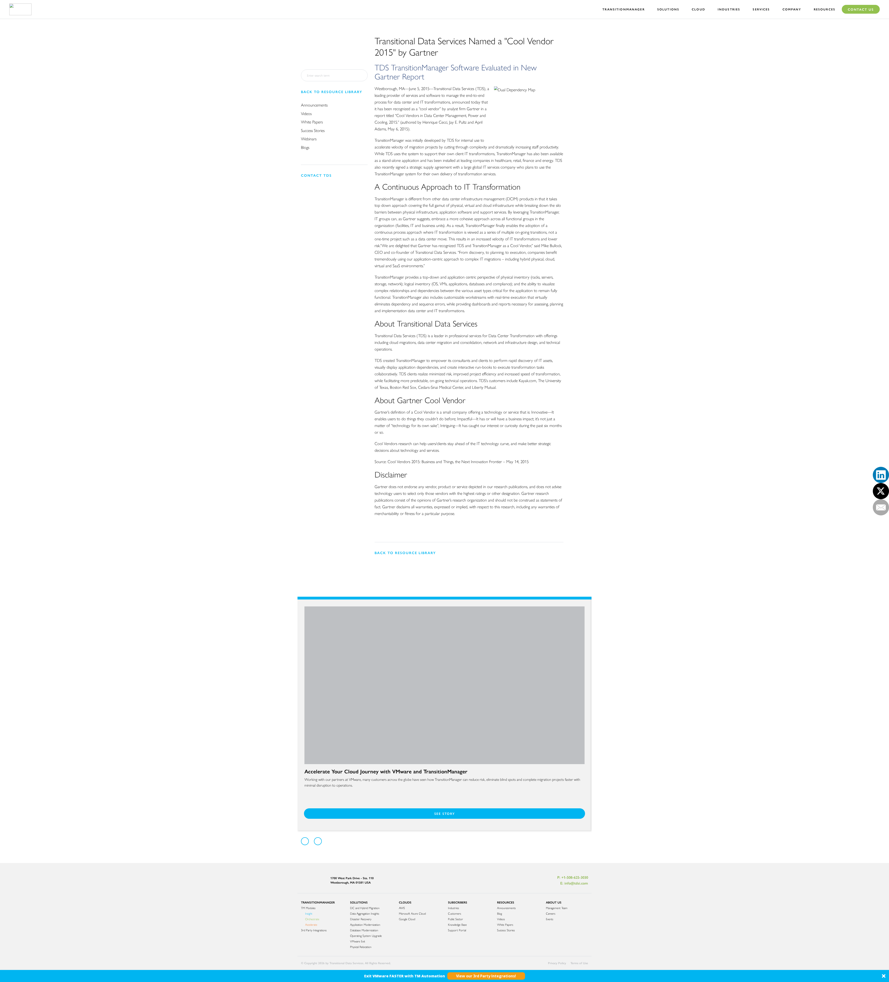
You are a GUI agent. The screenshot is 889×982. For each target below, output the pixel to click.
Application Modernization (365, 924)
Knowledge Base (457, 924)
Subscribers (457, 902)
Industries (453, 908)
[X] (881, 491)
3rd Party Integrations (314, 930)
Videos (306, 113)
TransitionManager (318, 902)
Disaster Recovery (360, 919)
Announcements (314, 105)
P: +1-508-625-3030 (572, 877)
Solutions (359, 902)
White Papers (312, 122)
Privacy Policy (557, 963)
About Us (553, 902)
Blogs (305, 147)
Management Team (556, 908)
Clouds (405, 902)
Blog (499, 913)
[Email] (881, 507)
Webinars (308, 138)
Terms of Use (579, 963)
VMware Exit (357, 941)
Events (549, 919)
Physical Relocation (360, 946)
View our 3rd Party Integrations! (486, 976)
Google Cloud (407, 919)
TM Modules (308, 908)
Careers (550, 913)
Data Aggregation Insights (364, 913)
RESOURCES (505, 902)
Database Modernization (364, 930)
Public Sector (455, 919)
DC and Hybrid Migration (364, 908)
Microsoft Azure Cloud (412, 913)
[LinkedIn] (881, 475)
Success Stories (313, 130)
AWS (402, 908)
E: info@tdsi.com (574, 883)
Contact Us (861, 9)
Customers (454, 913)
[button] (444, 976)
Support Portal (457, 930)
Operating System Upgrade (366, 935)
